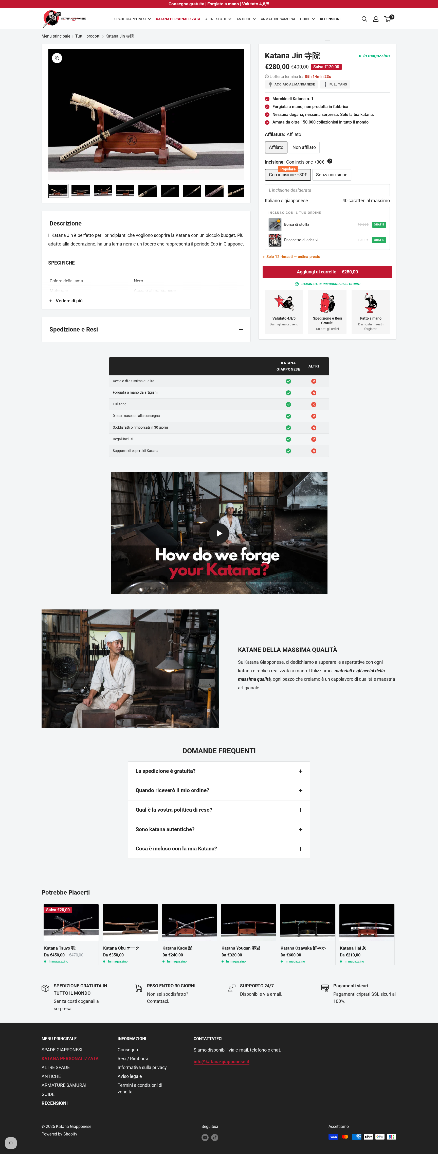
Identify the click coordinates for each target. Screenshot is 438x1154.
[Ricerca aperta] (364, 19)
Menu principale (56, 36)
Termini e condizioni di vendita (140, 1088)
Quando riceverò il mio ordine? (172, 790)
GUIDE (305, 19)
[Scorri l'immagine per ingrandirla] (57, 58)
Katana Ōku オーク (121, 948)
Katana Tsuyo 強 (60, 948)
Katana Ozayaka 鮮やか (303, 948)
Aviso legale (130, 1076)
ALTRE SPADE (216, 19)
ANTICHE (243, 19)
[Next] (396, 934)
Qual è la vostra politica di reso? (174, 810)
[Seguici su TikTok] (214, 1137)
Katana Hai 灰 (353, 948)
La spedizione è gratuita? (165, 771)
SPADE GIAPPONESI (130, 19)
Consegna (128, 1049)
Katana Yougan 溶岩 (241, 948)
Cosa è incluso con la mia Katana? (176, 849)
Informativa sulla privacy (142, 1067)
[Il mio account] (375, 19)
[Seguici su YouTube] (205, 1137)
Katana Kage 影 (177, 948)
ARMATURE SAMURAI (278, 19)
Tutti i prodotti (87, 36)
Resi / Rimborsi (133, 1058)
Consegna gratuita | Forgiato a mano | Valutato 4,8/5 (219, 3)
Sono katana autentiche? (165, 829)
